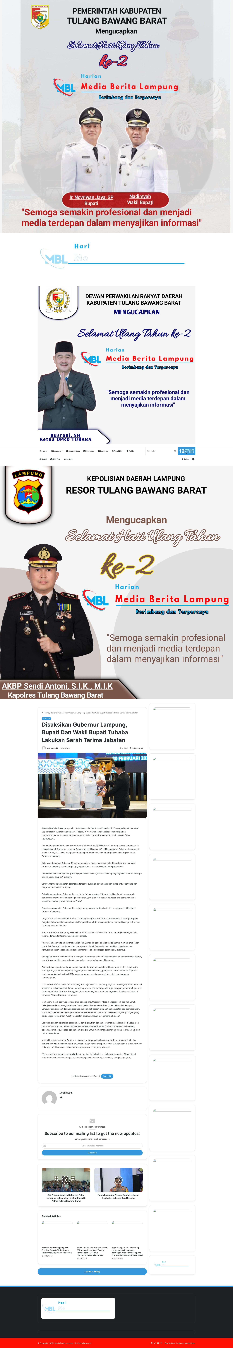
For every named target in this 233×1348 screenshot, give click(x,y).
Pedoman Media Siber (185, 1343)
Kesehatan (89, 451)
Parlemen (104, 451)
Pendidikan (118, 451)
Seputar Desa (74, 451)
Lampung (57, 451)
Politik (131, 451)
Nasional (54, 713)
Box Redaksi (170, 1343)
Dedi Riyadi (51, 748)
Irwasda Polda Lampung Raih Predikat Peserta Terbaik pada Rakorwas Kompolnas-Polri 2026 (57, 1250)
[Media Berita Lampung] (116, 258)
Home (44, 451)
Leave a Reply (92, 1271)
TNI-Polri (56, 459)
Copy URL (107, 1076)
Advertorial (68, 459)
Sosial (44, 459)
